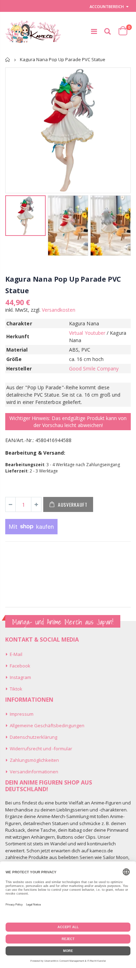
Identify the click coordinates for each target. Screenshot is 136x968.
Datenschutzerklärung (33, 737)
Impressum (21, 714)
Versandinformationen (34, 771)
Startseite (7, 59)
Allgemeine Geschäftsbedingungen (47, 725)
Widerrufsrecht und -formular (41, 748)
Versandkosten (58, 309)
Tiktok (16, 689)
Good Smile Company (94, 368)
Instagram (20, 677)
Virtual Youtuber (87, 333)
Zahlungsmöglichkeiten (34, 760)
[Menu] (94, 31)
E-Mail (16, 654)
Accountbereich (107, 6)
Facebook (20, 666)
